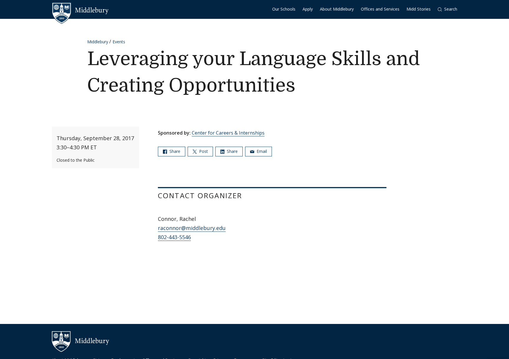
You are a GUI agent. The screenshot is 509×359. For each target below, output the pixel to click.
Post (203, 151)
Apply (308, 9)
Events (119, 41)
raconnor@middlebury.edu (192, 227)
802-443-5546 (174, 237)
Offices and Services (380, 9)
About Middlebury (337, 9)
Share (174, 151)
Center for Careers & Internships (228, 133)
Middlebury (97, 41)
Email (261, 151)
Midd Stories (418, 9)
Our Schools (283, 9)
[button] (447, 9)
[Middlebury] (80, 10)
